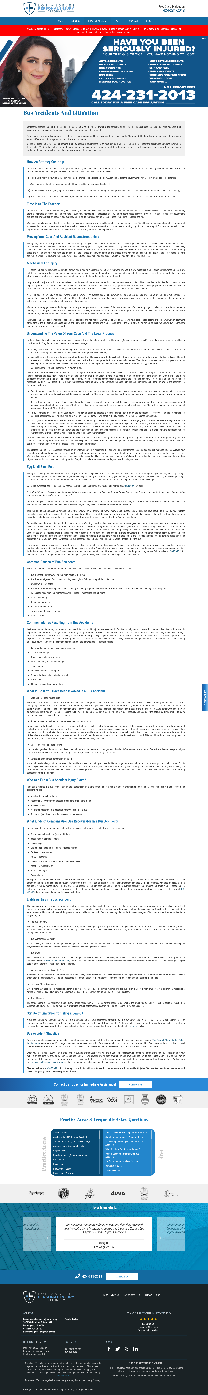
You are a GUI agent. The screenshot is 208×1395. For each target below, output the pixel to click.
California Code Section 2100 (56, 960)
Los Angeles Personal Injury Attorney (47, 1062)
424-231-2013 (174, 10)
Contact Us (135, 1084)
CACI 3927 (129, 486)
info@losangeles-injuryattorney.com (39, 1331)
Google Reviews (72, 1319)
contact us (134, 1026)
